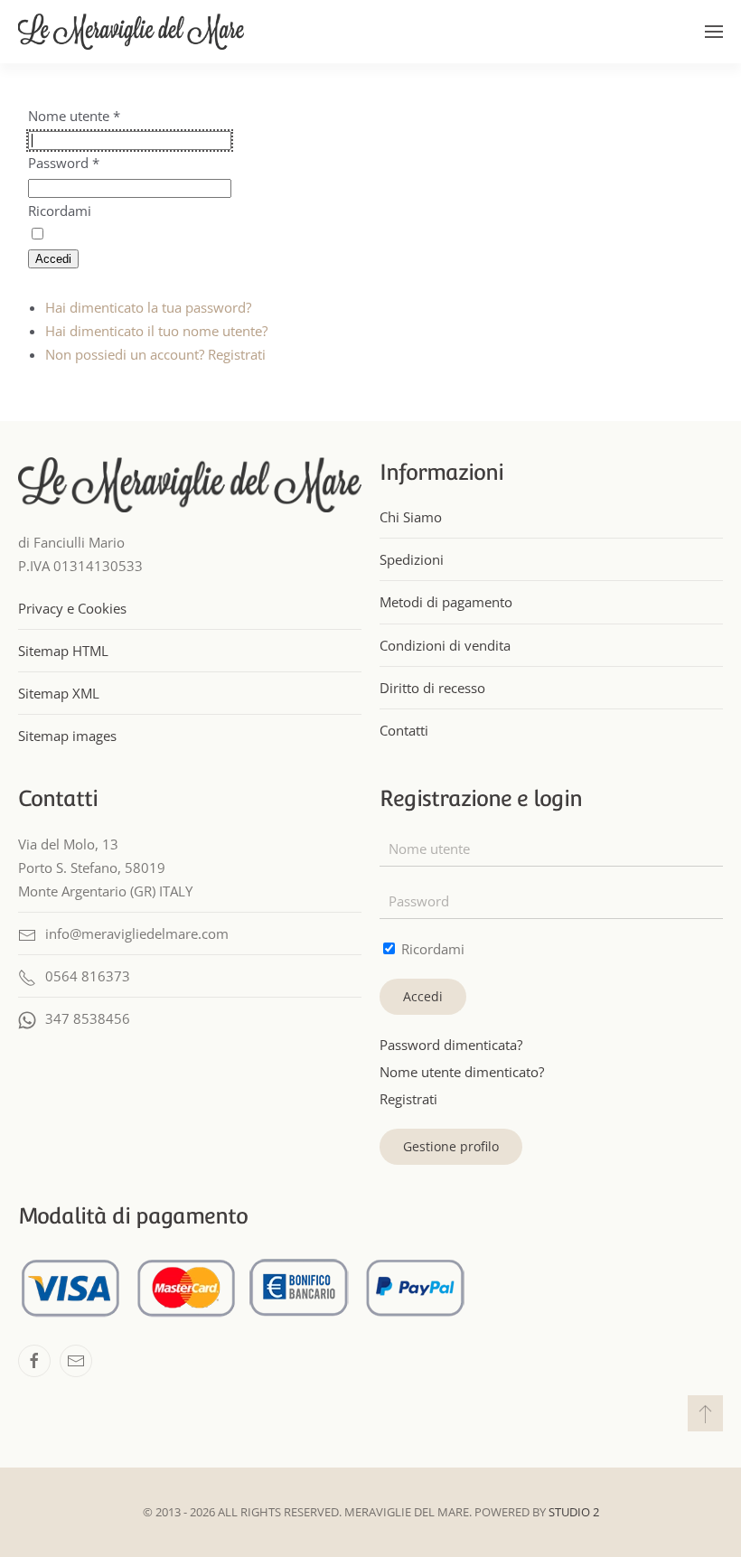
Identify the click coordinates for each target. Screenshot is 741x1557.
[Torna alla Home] (131, 31)
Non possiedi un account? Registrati (155, 354)
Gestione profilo (451, 1146)
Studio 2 (574, 1512)
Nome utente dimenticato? (462, 1072)
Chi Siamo (411, 517)
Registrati (408, 1099)
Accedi (53, 259)
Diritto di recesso (432, 688)
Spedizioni (412, 559)
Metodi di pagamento (446, 602)
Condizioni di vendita (445, 645)
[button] (714, 31)
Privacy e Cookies (72, 608)
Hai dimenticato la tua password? (148, 307)
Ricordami (59, 211)
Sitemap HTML (63, 651)
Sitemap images (67, 736)
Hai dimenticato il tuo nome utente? (156, 331)
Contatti (404, 730)
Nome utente (74, 116)
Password (63, 163)
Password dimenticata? (451, 1045)
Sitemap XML (58, 693)
